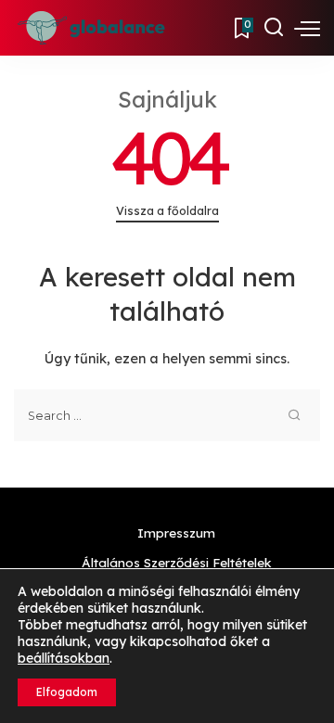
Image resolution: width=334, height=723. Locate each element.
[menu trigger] (307, 28)
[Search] (274, 28)
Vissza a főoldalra (167, 211)
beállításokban (63, 658)
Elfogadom (66, 692)
